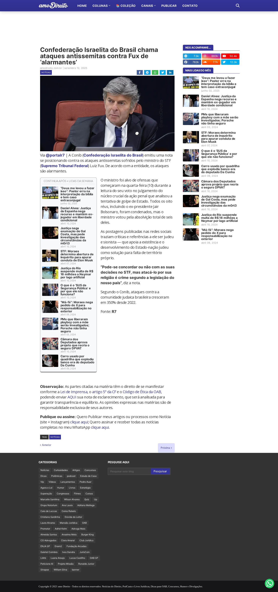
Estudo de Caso (88, 476)
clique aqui (79, 422)
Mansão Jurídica (68, 522)
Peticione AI (46, 563)
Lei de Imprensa (73, 391)
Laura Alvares (47, 522)
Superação (46, 493)
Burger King (87, 534)
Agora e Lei (46, 487)
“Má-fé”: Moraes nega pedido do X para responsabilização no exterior (77, 307)
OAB (84, 522)
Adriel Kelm (61, 528)
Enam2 (58, 546)
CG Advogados (48, 540)
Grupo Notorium (48, 505)
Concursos (90, 470)
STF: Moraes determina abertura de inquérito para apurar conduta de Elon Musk (77, 256)
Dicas (43, 476)
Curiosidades (61, 470)
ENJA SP (45, 546)
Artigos (76, 470)
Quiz (86, 499)
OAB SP (94, 557)
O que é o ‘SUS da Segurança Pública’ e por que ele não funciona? (76, 290)
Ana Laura (67, 505)
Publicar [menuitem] (169, 6)
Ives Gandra (68, 552)
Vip (42, 481)
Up (95, 499)
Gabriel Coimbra (48, 552)
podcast (71, 476)
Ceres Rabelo (69, 511)
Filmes (77, 493)
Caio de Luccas (48, 511)
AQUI (72, 397)
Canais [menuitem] (147, 6)
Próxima (165, 447)
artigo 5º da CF (104, 391)
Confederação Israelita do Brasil (113, 155)
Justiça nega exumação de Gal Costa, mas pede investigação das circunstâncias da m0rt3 (73, 236)
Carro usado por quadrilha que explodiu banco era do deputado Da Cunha (77, 361)
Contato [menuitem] (190, 6)
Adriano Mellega (86, 505)
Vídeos (52, 481)
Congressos (63, 493)
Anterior (46, 444)
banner (75, 569)
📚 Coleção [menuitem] (126, 6)
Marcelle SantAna (49, 499)
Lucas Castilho (77, 557)
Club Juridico (86, 540)
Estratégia (85, 487)
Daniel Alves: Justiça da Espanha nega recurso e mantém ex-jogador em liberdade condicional (77, 214)
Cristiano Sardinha (50, 517)
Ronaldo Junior (86, 563)
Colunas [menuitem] (100, 6)
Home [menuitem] (82, 6)
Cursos (89, 493)
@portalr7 (55, 155)
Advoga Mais (78, 528)
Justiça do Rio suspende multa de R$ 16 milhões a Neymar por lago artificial (77, 273)
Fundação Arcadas (76, 546)
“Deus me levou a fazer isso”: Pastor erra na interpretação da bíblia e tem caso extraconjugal (78, 194)
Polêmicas (56, 476)
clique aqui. (100, 427)
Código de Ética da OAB (142, 391)
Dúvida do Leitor (73, 517)
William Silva (60, 569)
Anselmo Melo (69, 534)
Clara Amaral (68, 540)
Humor (60, 487)
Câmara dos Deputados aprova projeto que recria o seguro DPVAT (75, 344)
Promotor (45, 528)
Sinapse (44, 569)
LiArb (43, 557)
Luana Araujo (58, 557)
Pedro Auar (85, 481)
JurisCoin (85, 552)
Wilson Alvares (72, 499)
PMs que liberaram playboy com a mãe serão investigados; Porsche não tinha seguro (75, 325)
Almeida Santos (48, 534)
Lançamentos (68, 481)
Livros (72, 487)
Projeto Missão (66, 563)
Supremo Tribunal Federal (64, 166)
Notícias (45, 72)
